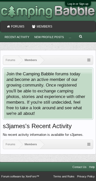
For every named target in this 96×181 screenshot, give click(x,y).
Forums (17, 26)
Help (92, 166)
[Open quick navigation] (89, 60)
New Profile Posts (49, 37)
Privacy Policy (86, 176)
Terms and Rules (63, 176)
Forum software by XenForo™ (20, 176)
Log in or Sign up (78, 3)
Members (44, 26)
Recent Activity (17, 37)
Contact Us (79, 166)
